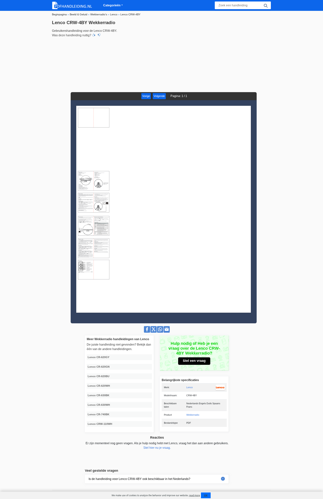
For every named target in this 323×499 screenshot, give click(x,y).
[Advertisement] (161, 64)
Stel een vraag (194, 361)
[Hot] (93, 35)
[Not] (99, 35)
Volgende (159, 96)
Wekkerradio (192, 415)
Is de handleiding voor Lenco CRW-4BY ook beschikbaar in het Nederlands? (139, 478)
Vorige (146, 96)
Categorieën (112, 5)
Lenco (189, 387)
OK (205, 495)
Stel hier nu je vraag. (157, 447)
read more (194, 495)
